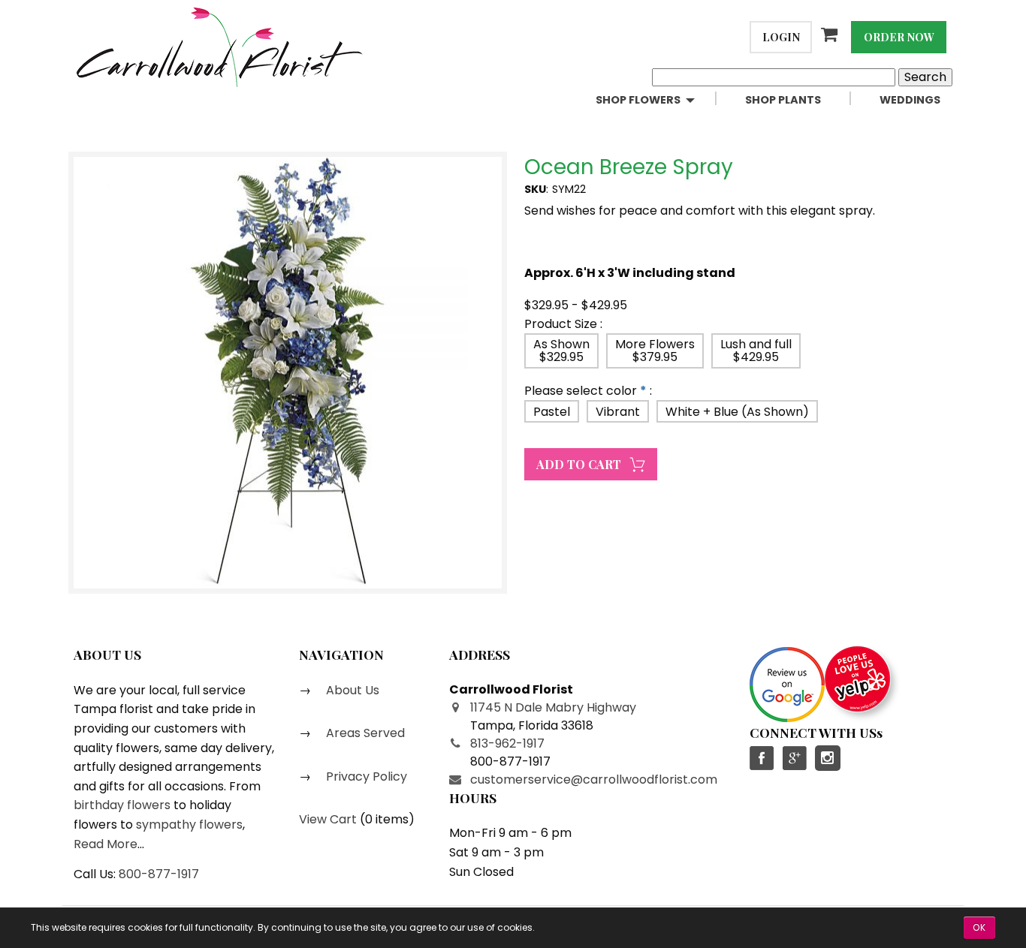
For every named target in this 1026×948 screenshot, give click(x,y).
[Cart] (831, 35)
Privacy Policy (365, 776)
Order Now (899, 36)
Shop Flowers (638, 99)
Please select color (580, 390)
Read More (105, 844)
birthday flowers (122, 805)
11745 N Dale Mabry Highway (553, 707)
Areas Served (364, 733)
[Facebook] (762, 758)
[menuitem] (658, 100)
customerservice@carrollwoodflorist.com (593, 779)
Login (781, 36)
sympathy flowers (189, 824)
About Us (351, 690)
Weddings (910, 99)
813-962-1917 (507, 743)
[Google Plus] (794, 758)
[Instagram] (827, 758)
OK (979, 927)
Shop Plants (783, 99)
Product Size (560, 324)
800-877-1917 (159, 874)
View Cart (328, 819)
